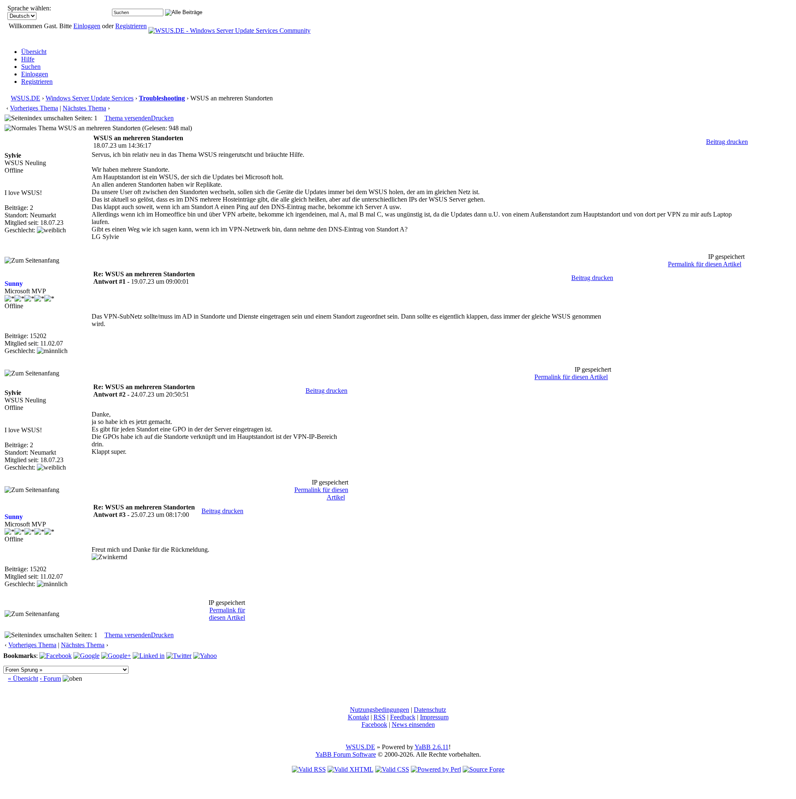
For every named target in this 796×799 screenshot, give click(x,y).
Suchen (31, 66)
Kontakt (358, 717)
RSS (380, 717)
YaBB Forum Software (345, 754)
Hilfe (27, 59)
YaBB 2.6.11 (432, 746)
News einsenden (413, 724)
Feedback (402, 717)
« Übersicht (23, 678)
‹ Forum (50, 678)
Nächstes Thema (84, 108)
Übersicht (33, 51)
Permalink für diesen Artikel (704, 264)
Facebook (374, 724)
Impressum (434, 717)
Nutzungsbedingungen (379, 709)
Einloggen (86, 25)
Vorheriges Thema (34, 108)
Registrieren (131, 25)
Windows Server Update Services (89, 98)
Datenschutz (430, 709)
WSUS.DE (25, 98)
